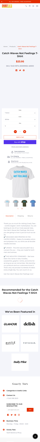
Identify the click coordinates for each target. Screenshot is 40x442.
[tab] (10, 216)
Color (20, 116)
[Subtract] (15, 131)
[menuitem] (26, 6)
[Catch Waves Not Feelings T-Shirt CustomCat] (7, 203)
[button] (2, 2)
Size (20, 123)
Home (5, 46)
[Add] (24, 131)
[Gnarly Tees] (7, 6)
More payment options (20, 147)
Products (12, 46)
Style (20, 110)
